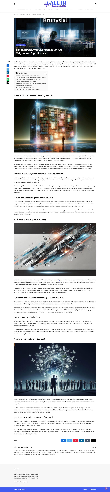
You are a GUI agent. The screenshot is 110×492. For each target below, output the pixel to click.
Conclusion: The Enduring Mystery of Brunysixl (28, 89)
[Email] (8, 83)
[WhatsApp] (8, 79)
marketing (57, 280)
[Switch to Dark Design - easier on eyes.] (14, 4)
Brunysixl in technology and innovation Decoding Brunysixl (31, 77)
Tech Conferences (68, 10)
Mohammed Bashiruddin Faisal (23, 447)
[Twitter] (8, 69)
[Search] (95, 4)
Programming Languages (85, 10)
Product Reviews (53, 10)
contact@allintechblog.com (20, 481)
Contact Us (85, 489)
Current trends (40, 10)
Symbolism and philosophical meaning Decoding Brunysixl (31, 83)
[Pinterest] (8, 76)
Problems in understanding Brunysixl (25, 87)
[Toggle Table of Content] (44, 73)
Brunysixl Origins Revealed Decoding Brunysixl (28, 75)
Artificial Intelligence (24, 10)
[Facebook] (8, 66)
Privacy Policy (93, 489)
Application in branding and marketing (26, 81)
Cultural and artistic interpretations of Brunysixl (28, 79)
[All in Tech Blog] (55, 4)
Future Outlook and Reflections (24, 85)
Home (15, 14)
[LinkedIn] (8, 72)
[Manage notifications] (106, 488)
